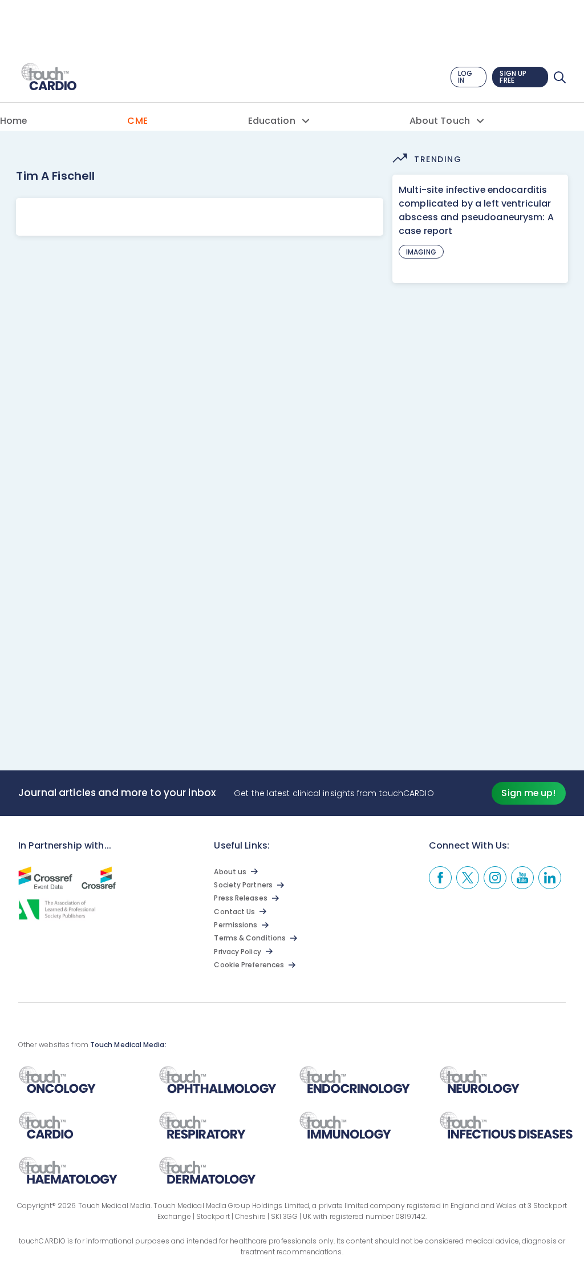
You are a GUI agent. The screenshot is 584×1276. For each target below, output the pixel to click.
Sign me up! (528, 792)
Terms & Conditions (250, 938)
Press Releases (240, 898)
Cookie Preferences (249, 965)
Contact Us (234, 911)
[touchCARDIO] (50, 77)
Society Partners (243, 885)
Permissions (235, 925)
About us (230, 872)
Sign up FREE (513, 76)
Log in (465, 76)
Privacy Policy (237, 951)
